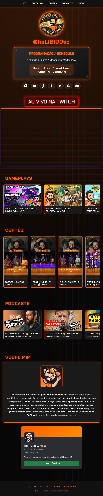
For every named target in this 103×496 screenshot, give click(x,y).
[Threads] (68, 85)
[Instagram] (51, 85)
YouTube (44, 486)
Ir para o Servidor (51, 463)
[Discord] (77, 85)
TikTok (56, 486)
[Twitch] (25, 85)
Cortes (53, 3)
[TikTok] (42, 85)
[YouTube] (34, 85)
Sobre (81, 3)
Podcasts (67, 3)
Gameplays (38, 3)
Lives (23, 3)
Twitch (31, 486)
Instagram (69, 486)
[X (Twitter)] (60, 85)
